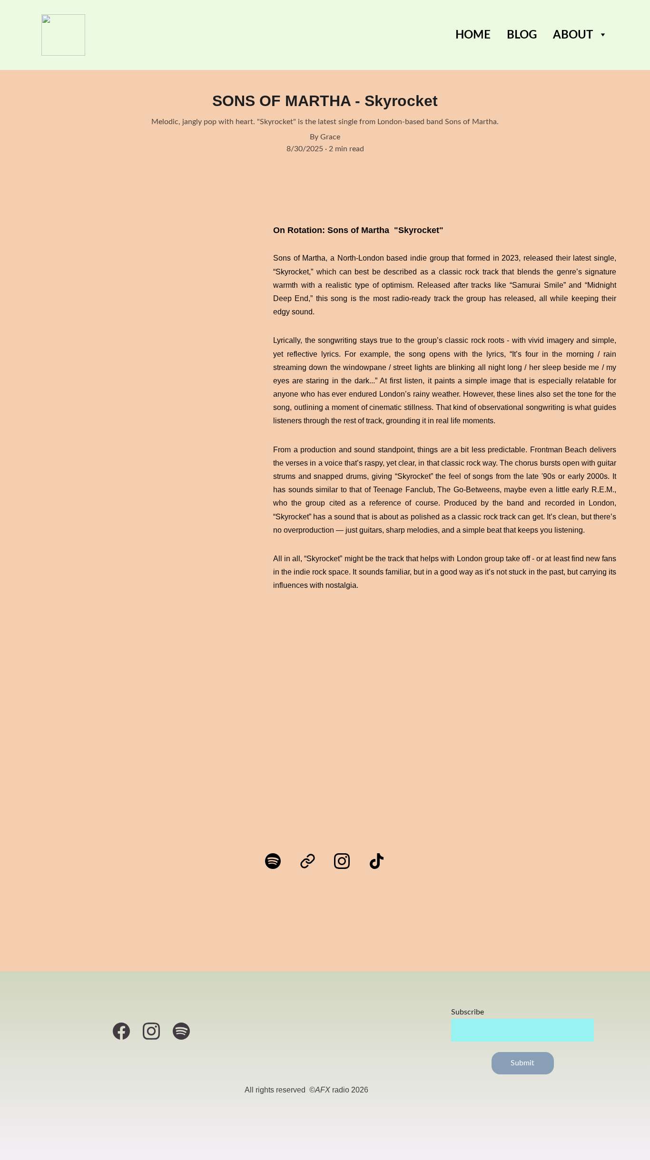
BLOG (522, 35)
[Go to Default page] (312, 861)
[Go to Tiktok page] (376, 861)
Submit (523, 1063)
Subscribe (467, 1012)
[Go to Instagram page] (346, 861)
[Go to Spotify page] (277, 861)
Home (473, 35)
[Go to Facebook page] (126, 1031)
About (573, 35)
